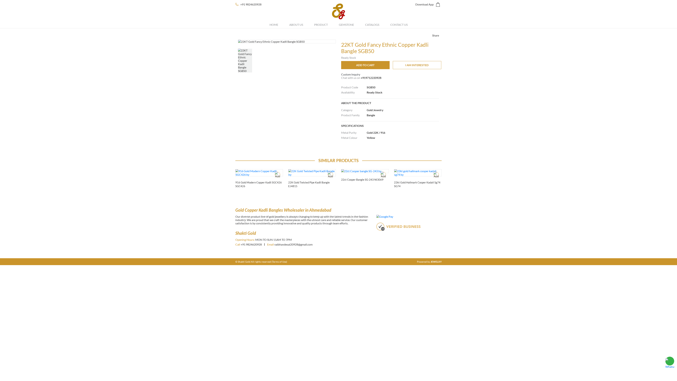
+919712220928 (371, 77)
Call (237, 244)
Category (346, 110)
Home (274, 24)
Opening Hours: (245, 239)
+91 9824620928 (250, 4)
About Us (296, 24)
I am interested (417, 65)
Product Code (349, 87)
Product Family (350, 115)
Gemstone (346, 24)
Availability (348, 92)
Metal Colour (349, 137)
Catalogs (372, 24)
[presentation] (445, 195)
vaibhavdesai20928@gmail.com (293, 244)
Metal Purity (348, 132)
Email (270, 244)
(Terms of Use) (279, 261)
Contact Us (399, 24)
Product (321, 24)
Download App (424, 4)
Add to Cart (365, 65)
